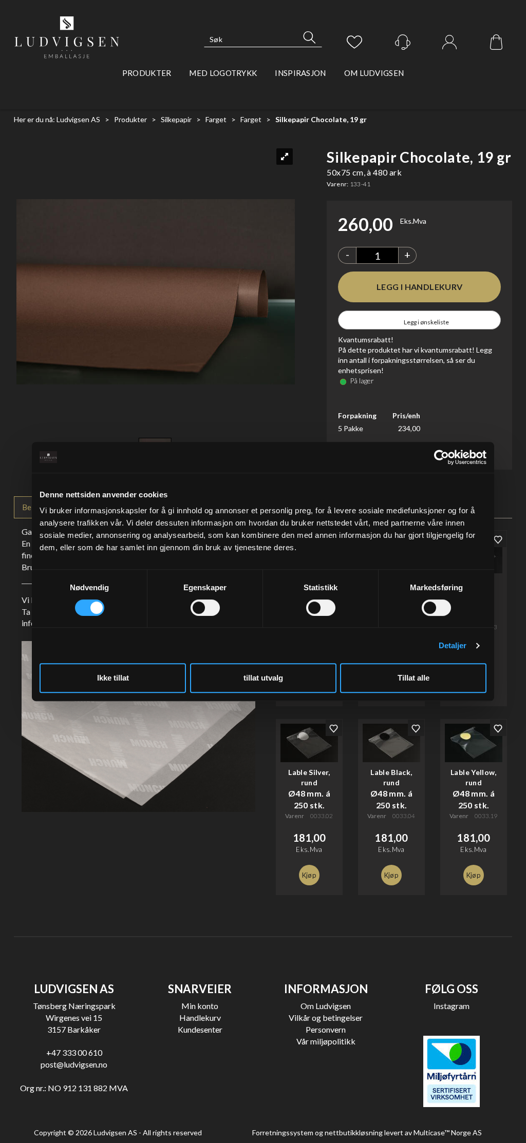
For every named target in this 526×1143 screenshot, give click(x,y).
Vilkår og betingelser (326, 1017)
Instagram (451, 1006)
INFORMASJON (326, 989)
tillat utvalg (263, 677)
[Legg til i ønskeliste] (498, 539)
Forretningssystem (282, 1132)
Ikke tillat (113, 677)
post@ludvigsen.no (74, 1064)
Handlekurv (200, 1017)
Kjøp (419, 287)
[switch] (205, 607)
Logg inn (449, 42)
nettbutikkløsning (354, 1132)
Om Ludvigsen (374, 73)
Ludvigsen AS (78, 119)
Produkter (147, 73)
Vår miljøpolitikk (325, 1041)
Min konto (199, 1006)
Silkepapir (176, 119)
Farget (216, 119)
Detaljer (453, 645)
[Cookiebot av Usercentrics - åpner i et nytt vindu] (441, 457)
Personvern (326, 1029)
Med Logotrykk (223, 73)
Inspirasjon (300, 73)
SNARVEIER (200, 989)
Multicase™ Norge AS (448, 1132)
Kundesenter (200, 1029)
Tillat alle (413, 677)
